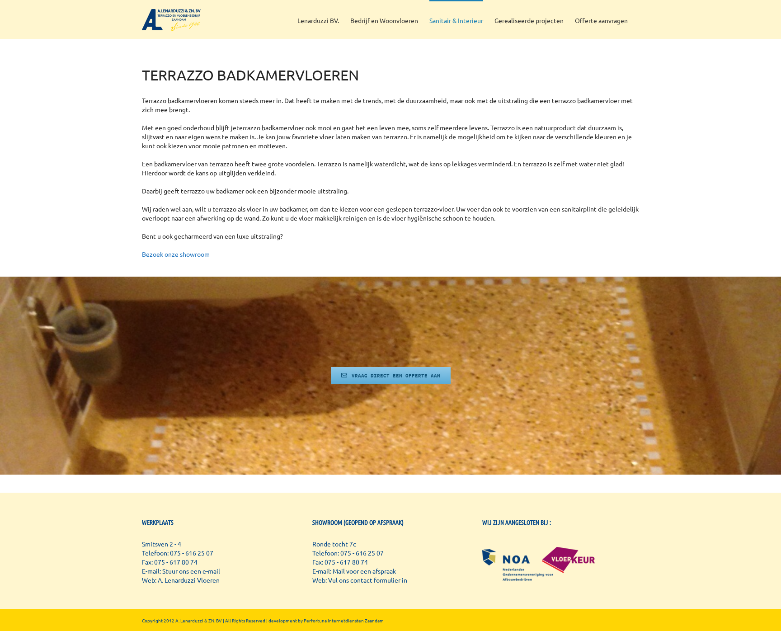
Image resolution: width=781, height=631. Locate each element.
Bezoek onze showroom (176, 254)
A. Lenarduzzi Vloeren (189, 580)
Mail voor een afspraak (364, 571)
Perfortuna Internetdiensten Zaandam (344, 620)
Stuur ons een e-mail (191, 571)
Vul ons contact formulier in (367, 580)
